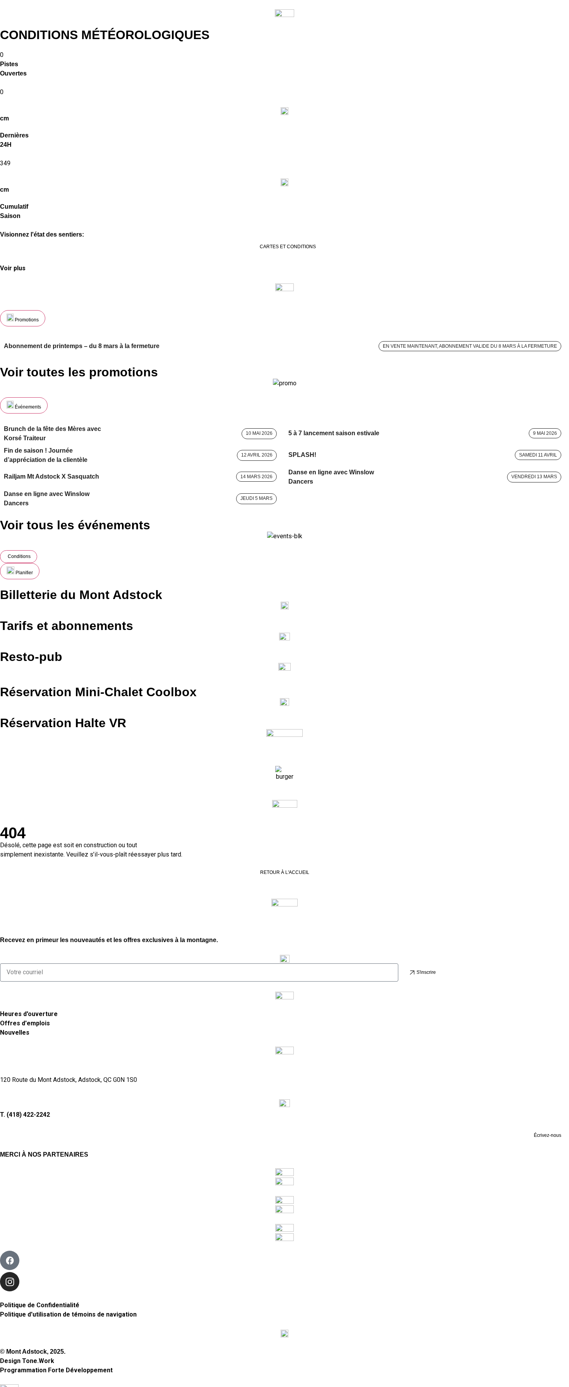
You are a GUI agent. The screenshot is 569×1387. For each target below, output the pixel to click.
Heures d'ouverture (29, 1014)
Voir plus (13, 268)
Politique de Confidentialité (39, 1305)
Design (27, 1361)
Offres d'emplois (25, 1023)
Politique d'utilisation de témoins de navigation (68, 1314)
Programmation (56, 1370)
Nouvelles (14, 1032)
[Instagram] (9, 1281)
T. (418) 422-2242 (25, 1114)
